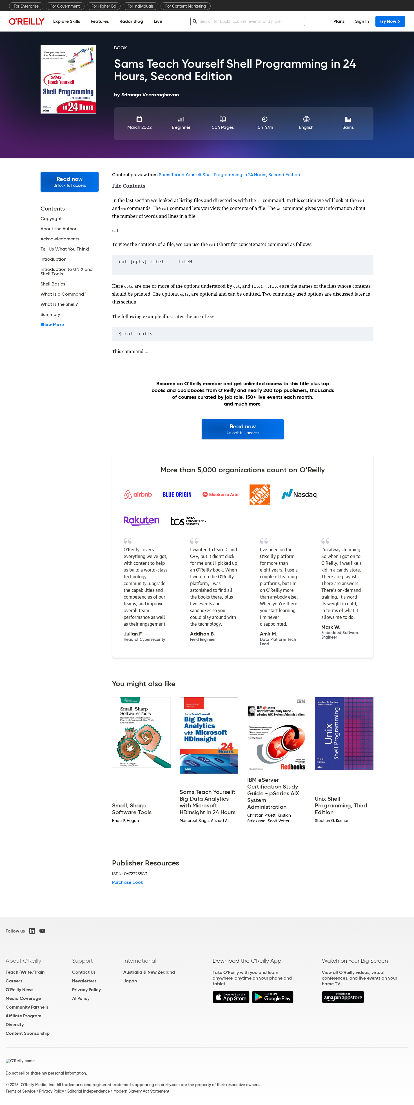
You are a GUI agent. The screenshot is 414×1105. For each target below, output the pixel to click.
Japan (130, 981)
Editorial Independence (88, 1091)
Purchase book (127, 882)
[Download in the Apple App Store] (231, 1002)
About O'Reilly (23, 960)
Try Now (388, 21)
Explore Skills (66, 21)
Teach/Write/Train (25, 972)
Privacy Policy (86, 990)
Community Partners (27, 1007)
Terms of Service (20, 1091)
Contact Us (83, 972)
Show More (52, 324)
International (139, 960)
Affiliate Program (23, 1016)
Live (158, 21)
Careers (14, 981)
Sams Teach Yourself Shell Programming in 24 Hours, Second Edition (229, 174)
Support (82, 960)
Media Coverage (23, 998)
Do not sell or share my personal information (46, 1073)
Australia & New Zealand (149, 972)
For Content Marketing (185, 6)
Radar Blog (131, 21)
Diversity (15, 1025)
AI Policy (81, 998)
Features (100, 21)
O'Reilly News (19, 990)
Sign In (362, 21)
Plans (338, 21)
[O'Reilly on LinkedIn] (32, 931)
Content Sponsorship (28, 1033)
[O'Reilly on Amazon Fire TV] (343, 1002)
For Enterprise (26, 6)
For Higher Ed (104, 6)
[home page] (26, 21)
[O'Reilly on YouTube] (42, 931)
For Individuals (140, 6)
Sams (348, 127)
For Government (65, 6)
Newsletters (84, 981)
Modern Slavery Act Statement (141, 1091)
